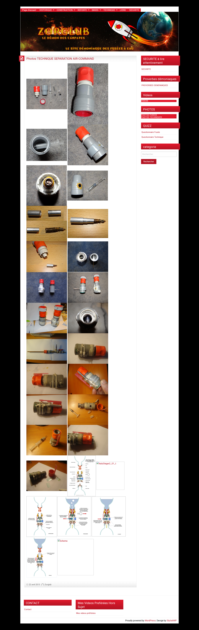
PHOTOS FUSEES (149, 115)
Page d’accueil (29, 10)
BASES (95, 10)
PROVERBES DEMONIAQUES (154, 85)
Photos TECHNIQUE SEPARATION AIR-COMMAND (60, 58)
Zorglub (48, 584)
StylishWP (172, 620)
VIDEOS (144, 101)
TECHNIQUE (109, 10)
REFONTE (82, 10)
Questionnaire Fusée (150, 132)
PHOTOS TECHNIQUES (151, 117)
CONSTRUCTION (65, 10)
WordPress (150, 620)
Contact (27, 609)
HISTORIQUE (45, 10)
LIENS (123, 10)
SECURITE (134, 10)
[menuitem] (29, 10)
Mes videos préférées (86, 613)
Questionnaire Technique (152, 137)
